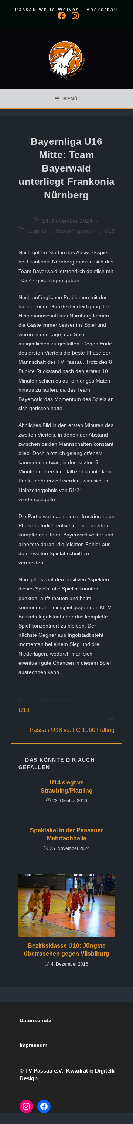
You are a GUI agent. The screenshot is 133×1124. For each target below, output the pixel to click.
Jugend (37, 231)
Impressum (33, 1045)
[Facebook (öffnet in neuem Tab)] (62, 16)
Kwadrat (77, 1070)
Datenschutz (35, 1020)
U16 (110, 231)
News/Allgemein (75, 231)
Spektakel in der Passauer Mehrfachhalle (66, 834)
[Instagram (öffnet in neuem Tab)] (74, 16)
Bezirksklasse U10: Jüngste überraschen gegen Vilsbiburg (66, 949)
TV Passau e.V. (44, 1070)
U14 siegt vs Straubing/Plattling (67, 786)
